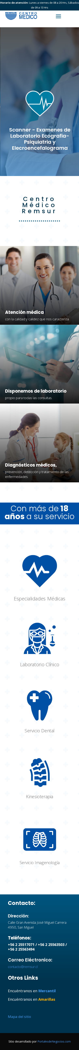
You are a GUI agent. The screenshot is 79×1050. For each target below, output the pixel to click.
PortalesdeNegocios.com (54, 1041)
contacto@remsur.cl (23, 966)
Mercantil (47, 990)
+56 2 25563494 (21, 949)
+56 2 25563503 (51, 944)
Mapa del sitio (19, 1016)
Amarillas (46, 999)
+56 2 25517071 (21, 944)
